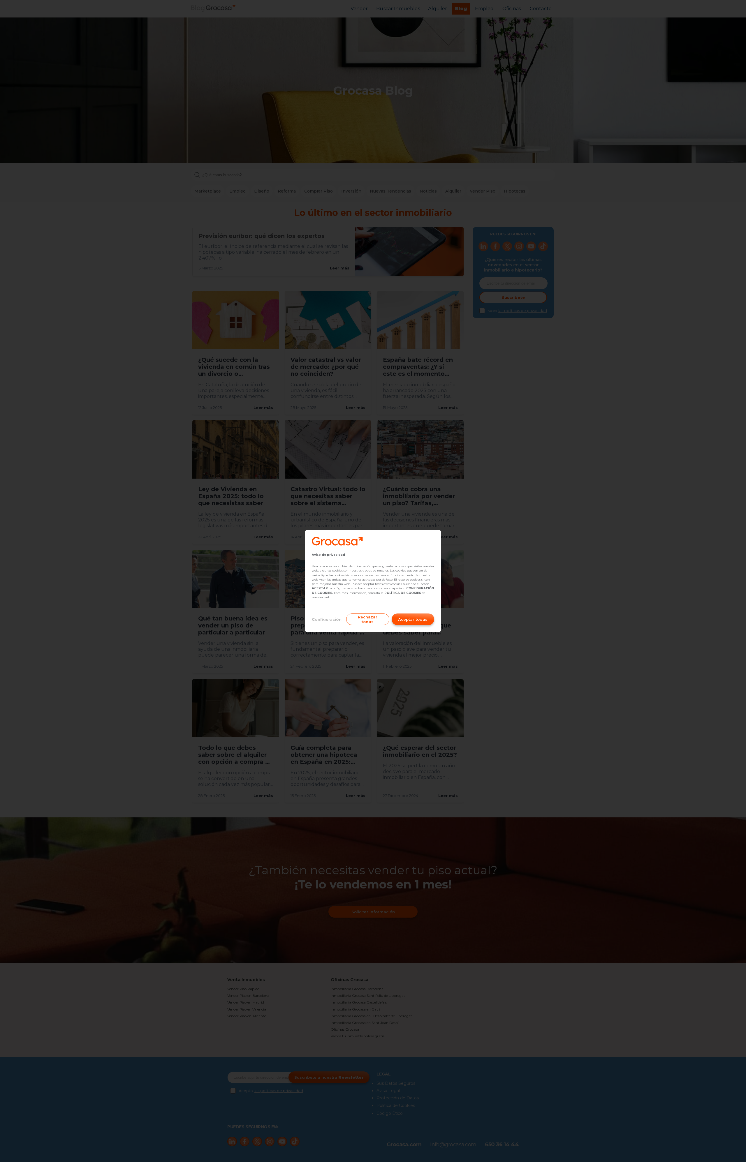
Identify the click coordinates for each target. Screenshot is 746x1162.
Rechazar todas (367, 619)
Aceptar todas (412, 619)
